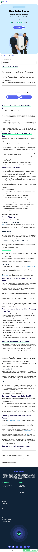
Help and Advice (8, 55)
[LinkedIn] (28, 547)
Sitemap (3, 508)
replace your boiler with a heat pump (14, 420)
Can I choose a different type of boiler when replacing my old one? (15, 455)
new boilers (15, 213)
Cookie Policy (4, 517)
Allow (26, 550)
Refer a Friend (4, 503)
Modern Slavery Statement (6, 519)
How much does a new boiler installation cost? (11, 448)
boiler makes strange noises (9, 199)
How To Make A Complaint (6, 521)
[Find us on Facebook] (13, 547)
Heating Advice (4, 499)
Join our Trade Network (6, 506)
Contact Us (4, 497)
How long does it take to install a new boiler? (11, 452)
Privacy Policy (4, 515)
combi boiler (4, 224)
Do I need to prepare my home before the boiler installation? (14, 458)
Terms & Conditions (5, 514)
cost (27, 434)
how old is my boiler (14, 193)
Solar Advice (4, 501)
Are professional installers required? (9, 462)
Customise (34, 550)
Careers (3, 505)
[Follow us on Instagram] (9, 547)
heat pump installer (5, 442)
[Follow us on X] (21, 547)
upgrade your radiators (27, 430)
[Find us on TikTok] (17, 547)
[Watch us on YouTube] (25, 547)
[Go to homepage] (19, 2)
